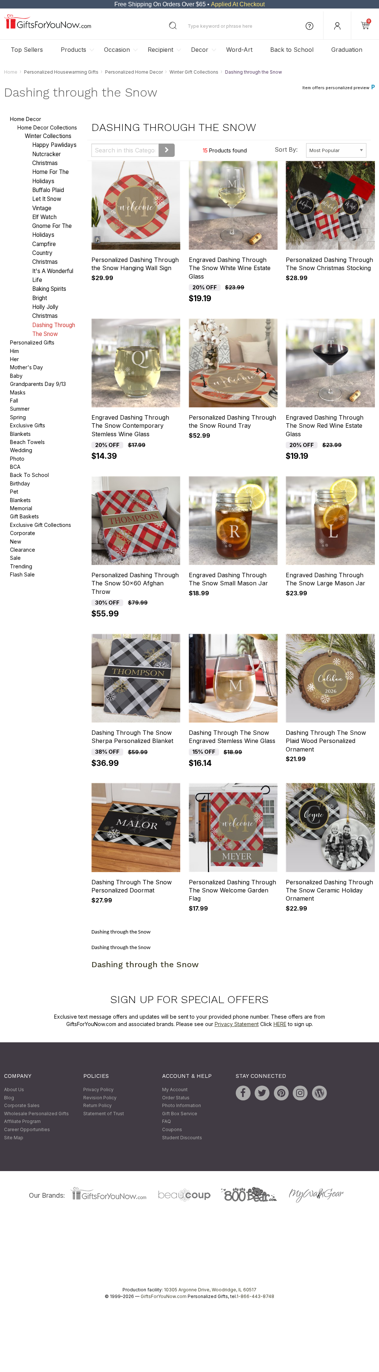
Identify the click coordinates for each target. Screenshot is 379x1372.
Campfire (44, 244)
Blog (9, 1097)
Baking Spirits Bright (49, 294)
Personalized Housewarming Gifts (61, 72)
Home (10, 72)
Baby (16, 376)
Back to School (291, 49)
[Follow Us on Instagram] (300, 1093)
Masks (18, 392)
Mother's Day (26, 367)
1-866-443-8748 (255, 1296)
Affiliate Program (22, 1121)
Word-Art (239, 49)
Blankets (20, 434)
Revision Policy (100, 1097)
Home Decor (25, 119)
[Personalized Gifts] (47, 26)
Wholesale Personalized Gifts (36, 1113)
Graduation (346, 49)
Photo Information (181, 1106)
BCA (15, 467)
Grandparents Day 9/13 (38, 384)
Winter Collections (48, 135)
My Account (175, 1089)
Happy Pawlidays (54, 145)
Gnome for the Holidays (52, 231)
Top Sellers (27, 49)
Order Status (176, 1097)
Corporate (22, 533)
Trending (21, 566)
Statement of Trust (103, 1113)
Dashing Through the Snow (53, 329)
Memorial (21, 508)
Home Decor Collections (47, 127)
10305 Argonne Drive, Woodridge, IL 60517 (210, 1290)
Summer (20, 409)
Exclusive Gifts (27, 426)
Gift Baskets (24, 517)
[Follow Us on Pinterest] (281, 1093)
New (15, 541)
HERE (280, 1024)
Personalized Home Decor (134, 72)
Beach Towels (27, 442)
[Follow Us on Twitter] (262, 1093)
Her (14, 359)
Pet (14, 492)
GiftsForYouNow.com (164, 1296)
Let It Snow (46, 199)
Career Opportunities (27, 1129)
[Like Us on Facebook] (243, 1093)
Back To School (29, 475)
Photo (17, 458)
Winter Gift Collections (194, 72)
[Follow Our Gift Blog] (319, 1093)
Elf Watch (44, 217)
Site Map (13, 1137)
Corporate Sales (22, 1106)
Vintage (41, 208)
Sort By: (286, 150)
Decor (199, 49)
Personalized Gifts (32, 343)
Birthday (20, 483)
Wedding (21, 450)
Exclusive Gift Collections (40, 525)
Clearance (22, 550)
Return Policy (97, 1106)
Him (14, 351)
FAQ (166, 1121)
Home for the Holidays (50, 177)
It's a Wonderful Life (52, 275)
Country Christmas (45, 257)
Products (73, 49)
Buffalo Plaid (48, 190)
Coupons (172, 1129)
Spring (18, 417)
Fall (14, 400)
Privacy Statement (237, 1024)
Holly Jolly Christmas (45, 311)
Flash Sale (22, 575)
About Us (14, 1089)
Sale (15, 558)
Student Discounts (182, 1137)
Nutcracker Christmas (46, 159)
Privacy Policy (98, 1089)
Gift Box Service (179, 1113)
